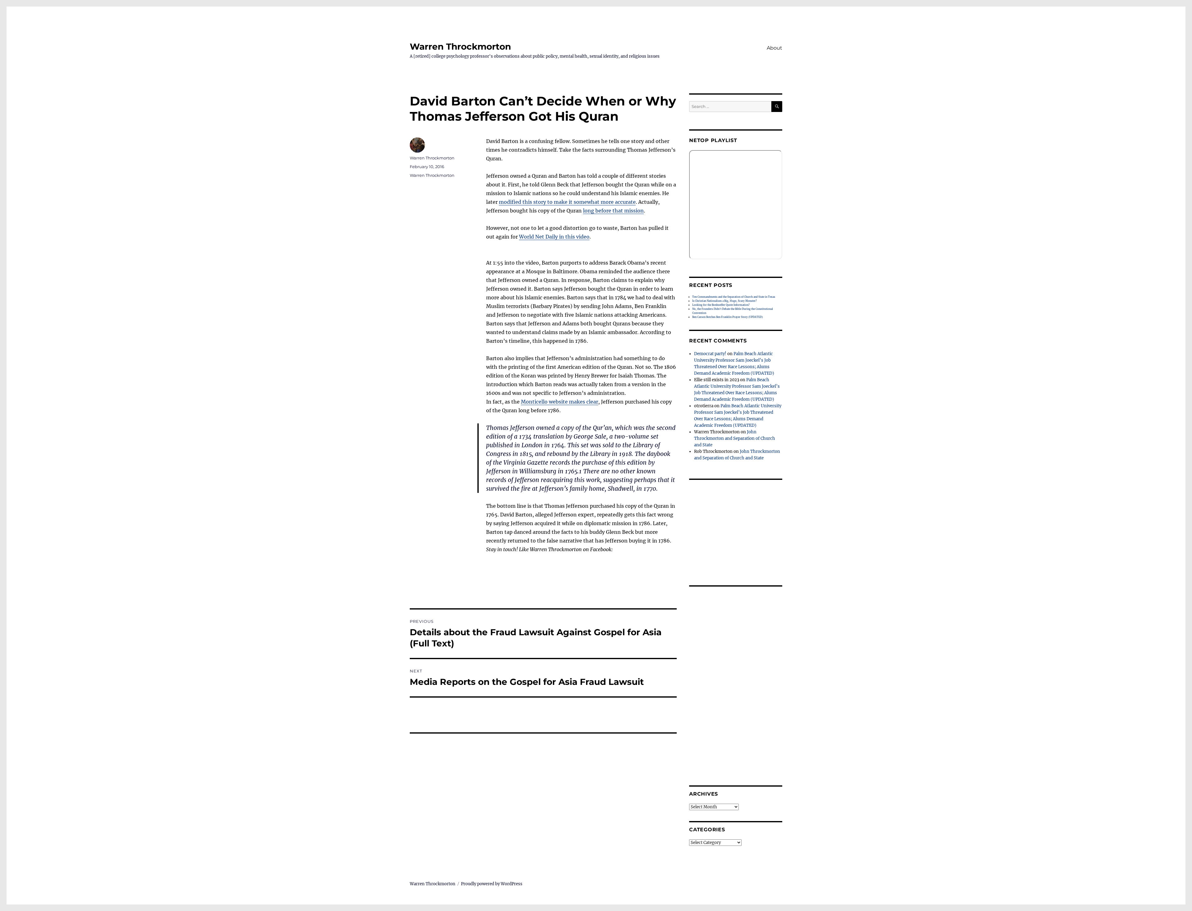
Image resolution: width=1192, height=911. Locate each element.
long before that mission (613, 211)
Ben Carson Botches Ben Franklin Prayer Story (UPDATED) (727, 317)
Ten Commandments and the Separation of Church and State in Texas (733, 296)
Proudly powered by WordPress (491, 883)
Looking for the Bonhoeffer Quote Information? (721, 304)
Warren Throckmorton (460, 46)
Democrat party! (710, 353)
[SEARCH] (776, 106)
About (774, 48)
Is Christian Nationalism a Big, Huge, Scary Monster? (724, 300)
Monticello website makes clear (559, 402)
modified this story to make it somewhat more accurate (567, 202)
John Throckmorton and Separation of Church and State (734, 438)
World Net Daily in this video (554, 237)
